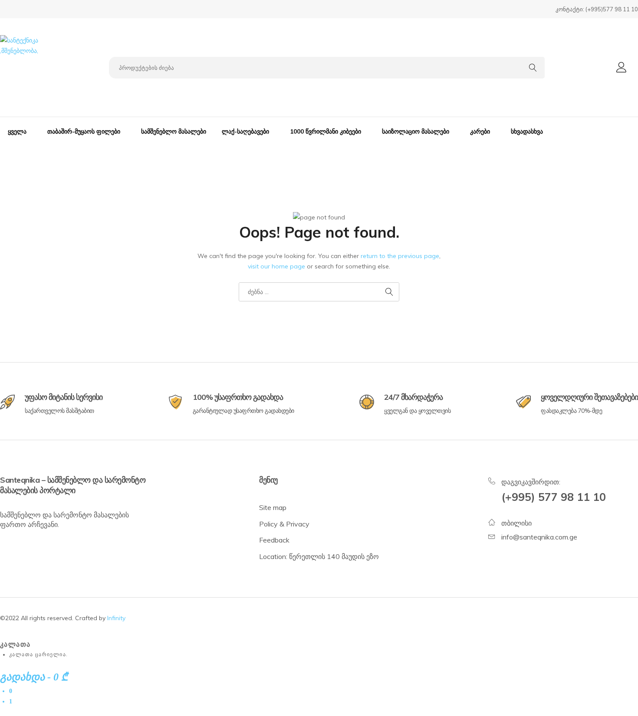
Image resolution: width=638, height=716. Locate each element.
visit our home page (276, 266)
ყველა (17, 131)
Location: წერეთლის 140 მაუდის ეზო (319, 556)
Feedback (274, 540)
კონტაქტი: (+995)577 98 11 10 (597, 9)
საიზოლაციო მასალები (415, 131)
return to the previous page (400, 256)
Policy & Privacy (284, 524)
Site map (272, 507)
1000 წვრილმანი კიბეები (325, 131)
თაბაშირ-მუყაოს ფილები (83, 131)
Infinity (116, 618)
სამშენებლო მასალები (173, 131)
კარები (480, 131)
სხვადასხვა (527, 131)
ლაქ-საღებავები (245, 131)
